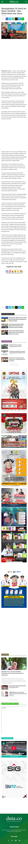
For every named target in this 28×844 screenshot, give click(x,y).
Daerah (3, 327)
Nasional (3, 321)
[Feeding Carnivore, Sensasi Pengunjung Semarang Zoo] (4, 346)
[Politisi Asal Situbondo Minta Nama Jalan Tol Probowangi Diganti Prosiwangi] (4, 332)
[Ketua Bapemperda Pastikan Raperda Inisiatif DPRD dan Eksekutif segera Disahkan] (4, 325)
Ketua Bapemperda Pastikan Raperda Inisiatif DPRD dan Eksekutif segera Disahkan (16, 326)
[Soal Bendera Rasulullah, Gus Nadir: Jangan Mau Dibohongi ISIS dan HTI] (4, 353)
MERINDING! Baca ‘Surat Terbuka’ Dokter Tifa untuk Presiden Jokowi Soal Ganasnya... (18, 694)
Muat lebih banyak (13, 364)
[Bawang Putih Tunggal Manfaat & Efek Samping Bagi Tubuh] (4, 687)
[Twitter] (15, 840)
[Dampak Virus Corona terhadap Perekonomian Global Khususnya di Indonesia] (14, 663)
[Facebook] (8, 840)
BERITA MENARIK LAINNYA (8, 314)
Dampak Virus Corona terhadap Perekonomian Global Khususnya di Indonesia (12, 673)
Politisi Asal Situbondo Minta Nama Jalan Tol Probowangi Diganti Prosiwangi (16, 332)
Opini (3, 669)
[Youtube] (19, 840)
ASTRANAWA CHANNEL (7, 738)
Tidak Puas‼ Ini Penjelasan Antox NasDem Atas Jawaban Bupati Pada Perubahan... (17, 359)
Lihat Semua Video (14, 756)
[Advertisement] (14, 55)
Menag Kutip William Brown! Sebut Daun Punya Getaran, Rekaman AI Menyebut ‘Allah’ (18, 319)
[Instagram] (12, 840)
